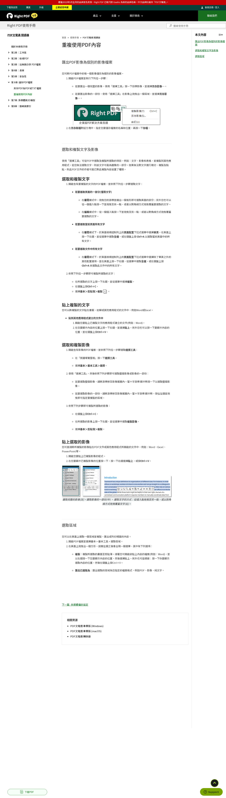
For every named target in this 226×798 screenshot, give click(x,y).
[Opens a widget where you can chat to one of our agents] (211, 792)
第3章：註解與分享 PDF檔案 (26, 64)
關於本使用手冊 (19, 46)
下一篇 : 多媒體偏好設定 (75, 604)
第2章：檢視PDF (20, 58)
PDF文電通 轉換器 (80, 636)
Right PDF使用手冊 (21, 25)
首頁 (64, 37)
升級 (41, 7)
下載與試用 (12, 7)
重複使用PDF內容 (23, 94)
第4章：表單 (17, 70)
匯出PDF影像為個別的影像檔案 (210, 43)
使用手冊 (74, 37)
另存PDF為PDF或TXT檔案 (27, 88)
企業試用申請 (62, 7)
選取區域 (199, 56)
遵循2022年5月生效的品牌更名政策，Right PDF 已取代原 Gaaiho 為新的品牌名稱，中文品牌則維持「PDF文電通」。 (113, 2)
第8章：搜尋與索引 (21, 106)
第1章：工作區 (18, 52)
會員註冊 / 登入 (212, 7)
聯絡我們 (212, 15)
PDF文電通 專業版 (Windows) (86, 626)
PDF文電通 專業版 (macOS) (85, 631)
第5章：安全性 (18, 76)
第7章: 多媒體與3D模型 (23, 100)
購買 (28, 7)
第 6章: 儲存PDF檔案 (21, 82)
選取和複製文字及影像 (206, 50)
